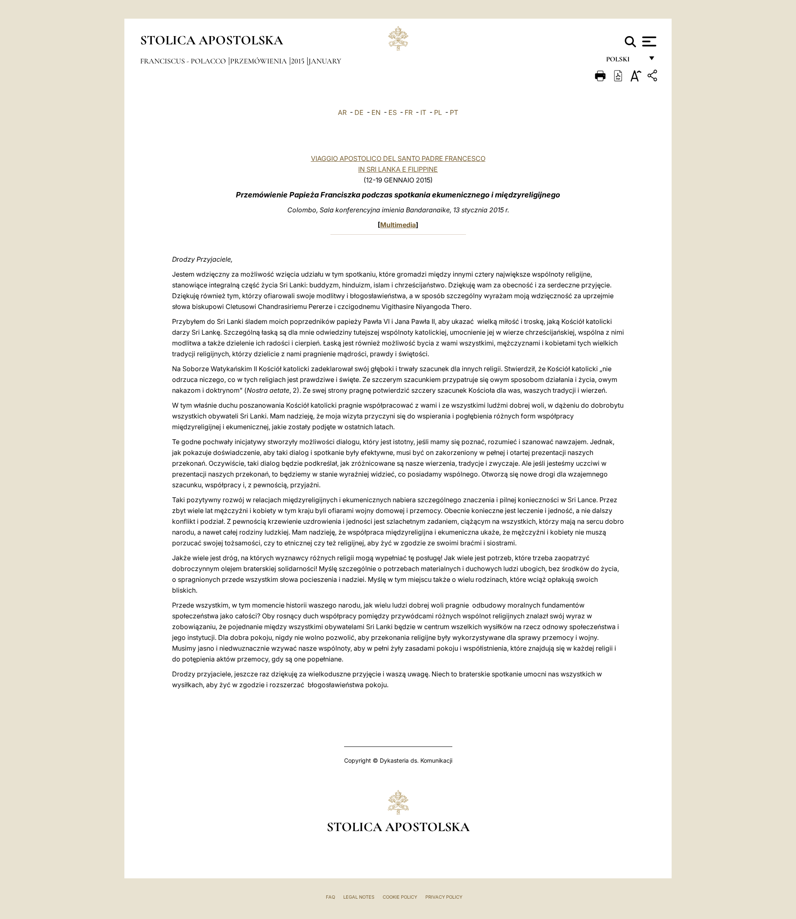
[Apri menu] (648, 41)
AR (342, 112)
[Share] (653, 77)
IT (423, 112)
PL (438, 112)
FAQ (330, 897)
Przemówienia (259, 61)
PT (454, 112)
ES (392, 112)
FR (409, 112)
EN (376, 112)
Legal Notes (358, 897)
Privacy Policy (443, 897)
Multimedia (398, 225)
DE (359, 112)
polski (624, 61)
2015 (298, 61)
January (324, 61)
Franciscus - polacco (184, 61)
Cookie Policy (400, 897)
